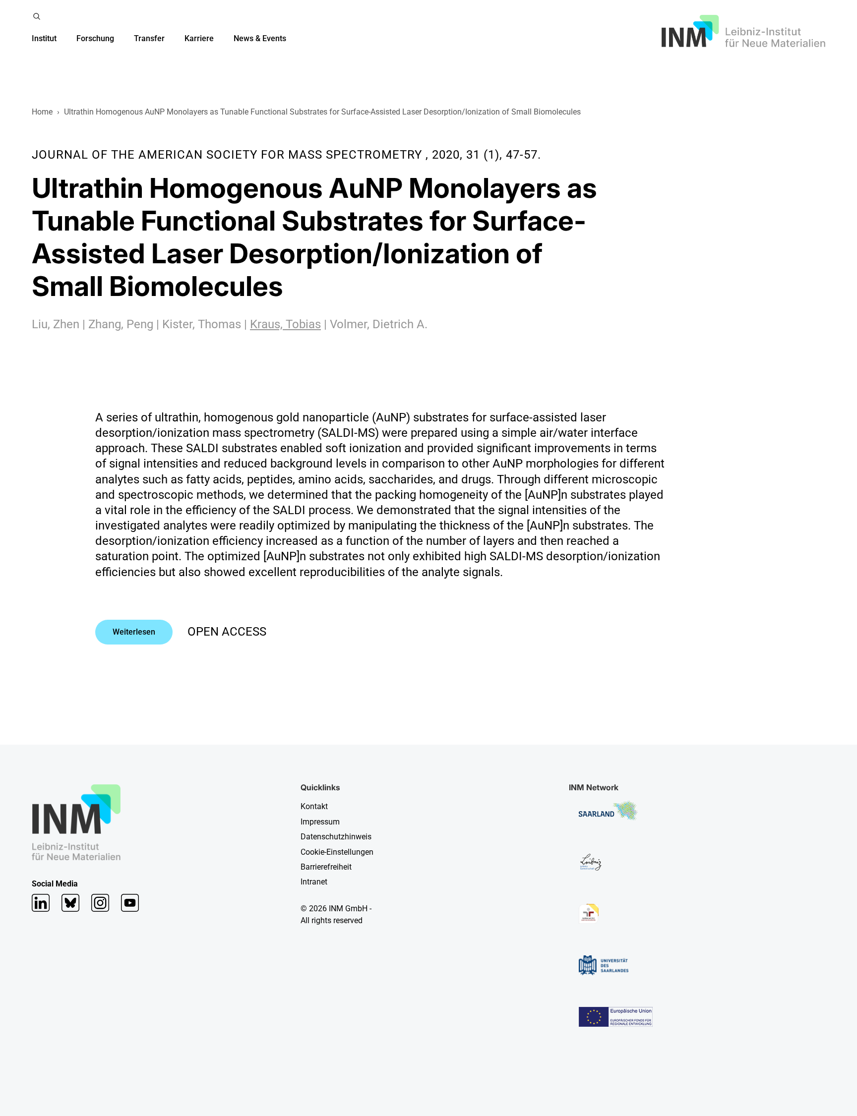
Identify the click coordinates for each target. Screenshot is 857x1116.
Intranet (314, 881)
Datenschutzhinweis (336, 836)
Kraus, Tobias (285, 324)
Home (42, 112)
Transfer (149, 38)
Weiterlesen (134, 632)
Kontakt (314, 806)
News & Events (260, 38)
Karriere (199, 38)
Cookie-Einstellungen (337, 852)
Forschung (95, 38)
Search (37, 16)
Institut (44, 38)
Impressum (320, 821)
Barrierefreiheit (326, 867)
